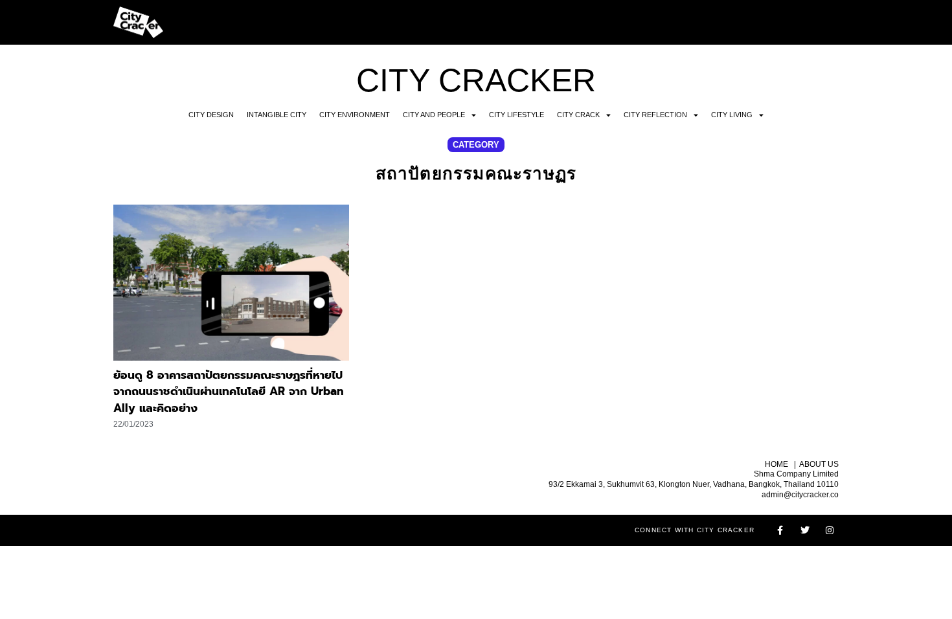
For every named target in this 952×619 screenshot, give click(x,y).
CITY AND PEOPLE (434, 114)
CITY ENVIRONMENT (354, 114)
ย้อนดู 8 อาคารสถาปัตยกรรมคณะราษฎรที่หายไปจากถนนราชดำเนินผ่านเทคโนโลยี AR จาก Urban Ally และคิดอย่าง (228, 391)
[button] (476, 144)
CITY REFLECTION (655, 114)
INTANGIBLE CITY (276, 114)
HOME (776, 464)
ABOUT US (819, 464)
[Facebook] (780, 530)
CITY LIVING (732, 114)
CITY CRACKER (476, 80)
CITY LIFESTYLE (516, 114)
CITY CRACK (578, 114)
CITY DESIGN (211, 114)
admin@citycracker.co (800, 494)
